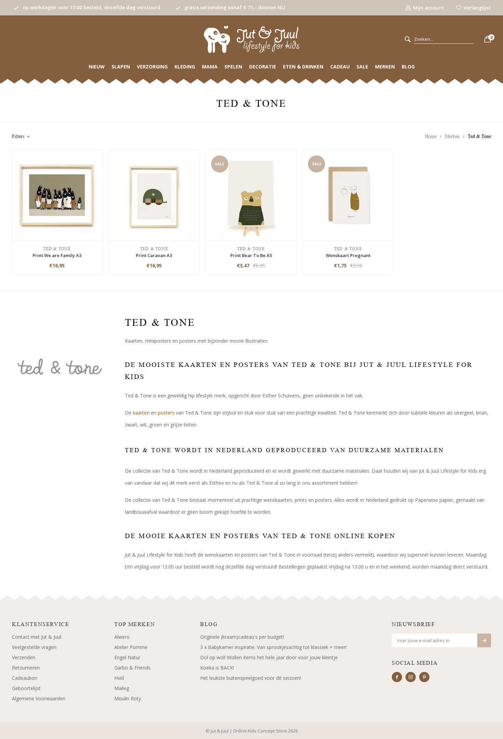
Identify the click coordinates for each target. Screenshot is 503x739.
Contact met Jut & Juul (36, 637)
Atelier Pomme (130, 647)
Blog (408, 66)
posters (167, 412)
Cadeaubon (24, 678)
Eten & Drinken (303, 66)
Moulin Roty (127, 698)
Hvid (119, 678)
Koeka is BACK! (217, 667)
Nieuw (97, 66)
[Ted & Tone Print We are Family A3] (57, 195)
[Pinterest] (424, 677)
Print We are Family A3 (57, 255)
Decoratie (262, 66)
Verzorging (152, 66)
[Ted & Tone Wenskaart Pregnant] (348, 195)
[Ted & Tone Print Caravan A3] (154, 195)
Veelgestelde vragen (34, 647)
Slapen (121, 66)
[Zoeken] (408, 39)
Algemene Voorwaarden (38, 698)
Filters (18, 136)
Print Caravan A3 (154, 255)
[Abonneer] (484, 640)
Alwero (122, 637)
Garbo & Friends (132, 667)
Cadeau (340, 66)
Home (431, 136)
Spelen (233, 66)
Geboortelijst (26, 688)
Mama (210, 66)
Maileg (121, 688)
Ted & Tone (479, 136)
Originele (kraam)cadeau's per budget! (242, 637)
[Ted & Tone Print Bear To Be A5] (251, 195)
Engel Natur (127, 657)
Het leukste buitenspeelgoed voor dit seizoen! (250, 678)
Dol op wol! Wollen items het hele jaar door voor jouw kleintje (269, 657)
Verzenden (23, 657)
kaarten (141, 412)
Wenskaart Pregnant (348, 255)
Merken (385, 66)
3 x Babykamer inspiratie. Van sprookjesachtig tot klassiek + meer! (273, 647)
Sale (362, 66)
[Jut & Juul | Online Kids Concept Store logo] (251, 39)
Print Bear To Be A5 (251, 255)
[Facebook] (397, 677)
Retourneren (26, 667)
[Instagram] (410, 677)
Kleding (185, 66)
